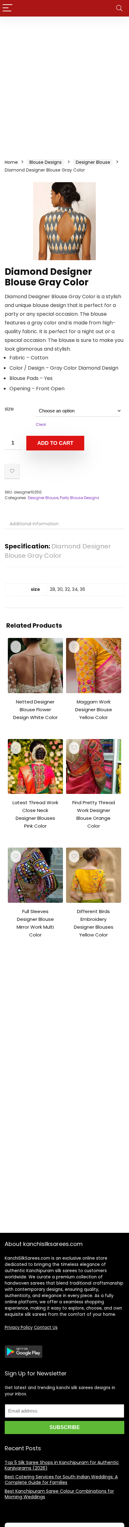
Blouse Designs (45, 162)
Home (11, 162)
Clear (41, 424)
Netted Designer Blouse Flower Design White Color (35, 709)
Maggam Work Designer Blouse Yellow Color (93, 709)
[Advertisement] (64, 84)
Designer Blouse (93, 162)
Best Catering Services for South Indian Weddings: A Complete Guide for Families (61, 1480)
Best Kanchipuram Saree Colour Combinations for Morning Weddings (59, 1494)
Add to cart (55, 443)
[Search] (119, 8)
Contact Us (46, 1327)
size (9, 408)
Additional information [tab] (34, 524)
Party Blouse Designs (79, 497)
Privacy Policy (19, 1327)
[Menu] (7, 8)
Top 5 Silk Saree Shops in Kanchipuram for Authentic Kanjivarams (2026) (62, 1465)
